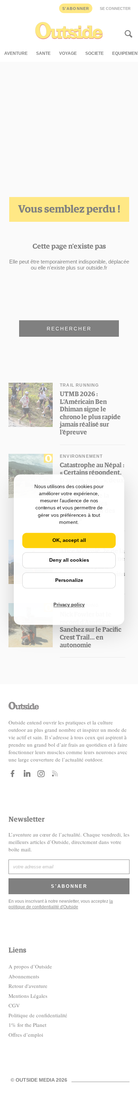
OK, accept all (69, 540)
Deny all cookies (69, 560)
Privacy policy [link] (69, 604)
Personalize (69, 580)
